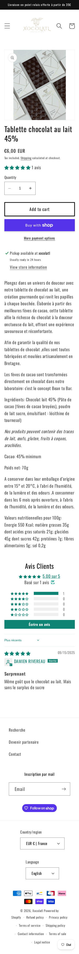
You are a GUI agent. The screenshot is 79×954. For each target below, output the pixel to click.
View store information (28, 267)
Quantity (10, 177)
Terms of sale (57, 933)
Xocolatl (37, 910)
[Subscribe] (63, 789)
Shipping (26, 158)
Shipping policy (55, 925)
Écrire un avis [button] (39, 624)
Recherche (17, 730)
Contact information (31, 933)
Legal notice (42, 942)
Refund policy (35, 917)
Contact (15, 754)
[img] (17, 653)
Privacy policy (58, 917)
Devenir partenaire (24, 742)
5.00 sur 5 (51, 576)
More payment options (39, 238)
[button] (7, 26)
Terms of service (30, 925)
